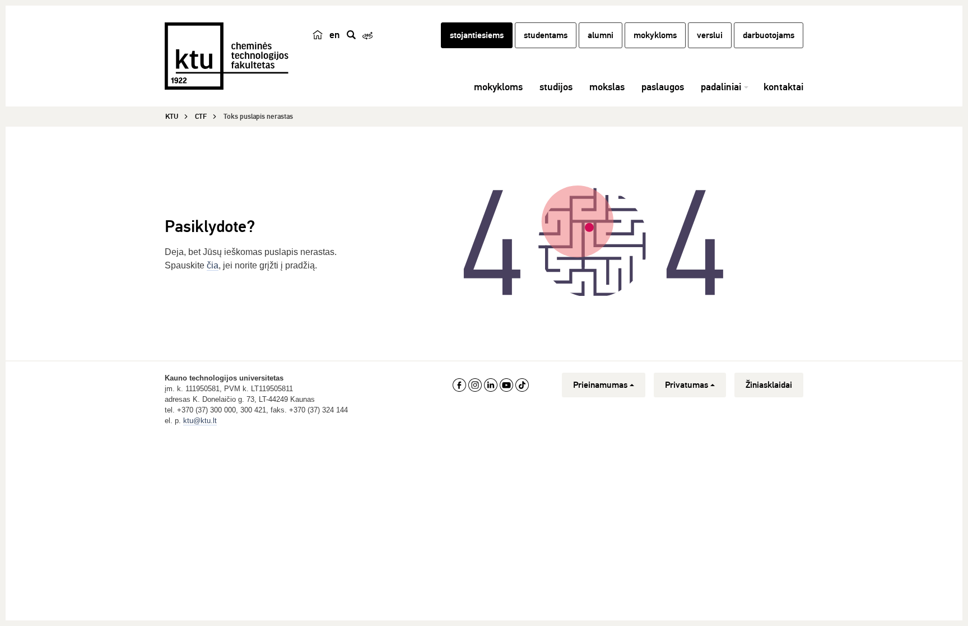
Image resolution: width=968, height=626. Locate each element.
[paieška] (351, 34)
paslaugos (662, 87)
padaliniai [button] (721, 87)
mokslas (607, 87)
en (334, 35)
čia (212, 265)
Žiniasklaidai (769, 385)
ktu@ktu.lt (200, 420)
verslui (710, 35)
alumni (600, 35)
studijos (556, 87)
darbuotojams (768, 35)
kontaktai (783, 87)
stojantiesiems (477, 35)
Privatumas (686, 385)
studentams (545, 35)
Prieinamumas (600, 385)
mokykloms (655, 35)
